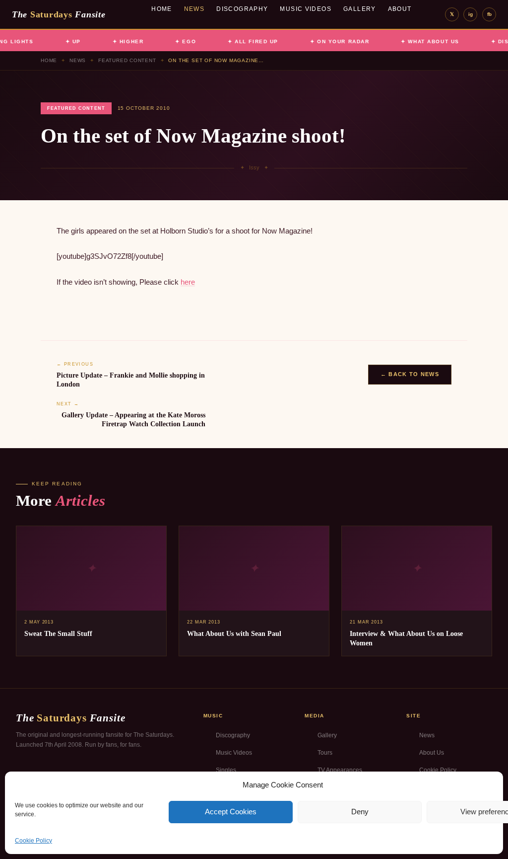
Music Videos (305, 9)
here (188, 282)
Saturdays (58, 14)
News (194, 9)
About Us (431, 752)
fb (489, 14)
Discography (242, 9)
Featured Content (127, 60)
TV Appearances (340, 770)
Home (161, 9)
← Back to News (410, 374)
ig (470, 14)
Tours (325, 752)
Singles (226, 770)
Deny (360, 811)
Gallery (359, 9)
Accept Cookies (230, 811)
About (400, 9)
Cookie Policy (33, 840)
